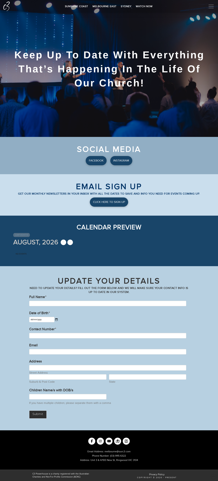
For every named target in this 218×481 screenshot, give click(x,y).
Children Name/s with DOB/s (51, 390)
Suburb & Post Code (42, 381)
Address (35, 361)
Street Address (38, 372)
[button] (211, 6)
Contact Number (42, 329)
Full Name (37, 297)
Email (33, 345)
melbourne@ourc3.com (118, 451)
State (112, 381)
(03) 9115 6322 (118, 455)
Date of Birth (39, 313)
